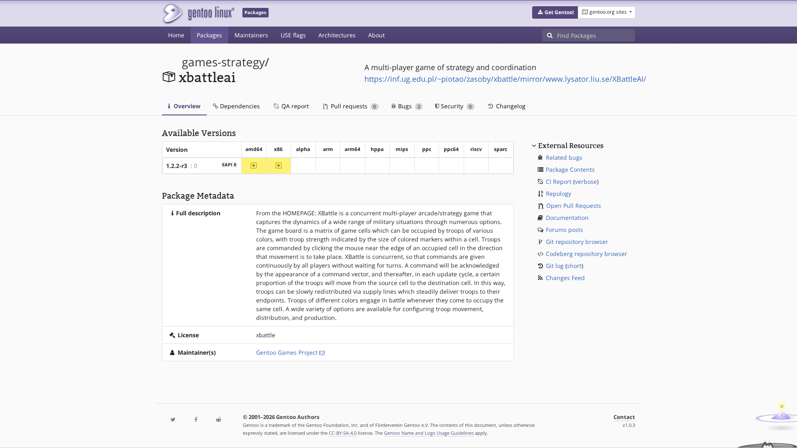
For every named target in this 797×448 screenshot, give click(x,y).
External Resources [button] (571, 145)
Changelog (510, 106)
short (574, 266)
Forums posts (564, 230)
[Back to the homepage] (198, 13)
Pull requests (352, 106)
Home (176, 35)
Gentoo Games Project (287, 352)
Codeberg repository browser (586, 254)
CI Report (559, 181)
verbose (586, 181)
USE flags (293, 35)
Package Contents (570, 169)
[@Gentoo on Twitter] (173, 420)
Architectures (337, 35)
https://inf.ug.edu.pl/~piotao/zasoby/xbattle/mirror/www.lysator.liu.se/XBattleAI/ (505, 79)
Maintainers (251, 35)
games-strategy (223, 62)
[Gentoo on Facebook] (195, 420)
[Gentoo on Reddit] (218, 420)
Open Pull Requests (573, 205)
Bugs (408, 106)
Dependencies (239, 106)
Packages (209, 35)
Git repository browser (577, 242)
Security (455, 106)
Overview (186, 106)
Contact (624, 417)
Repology (558, 193)
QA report (294, 106)
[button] (555, 12)
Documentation (567, 218)
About (376, 35)
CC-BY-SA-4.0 (343, 433)
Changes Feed (565, 278)
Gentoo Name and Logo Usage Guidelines (429, 433)
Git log (555, 266)
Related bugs (564, 157)
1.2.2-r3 (176, 166)
